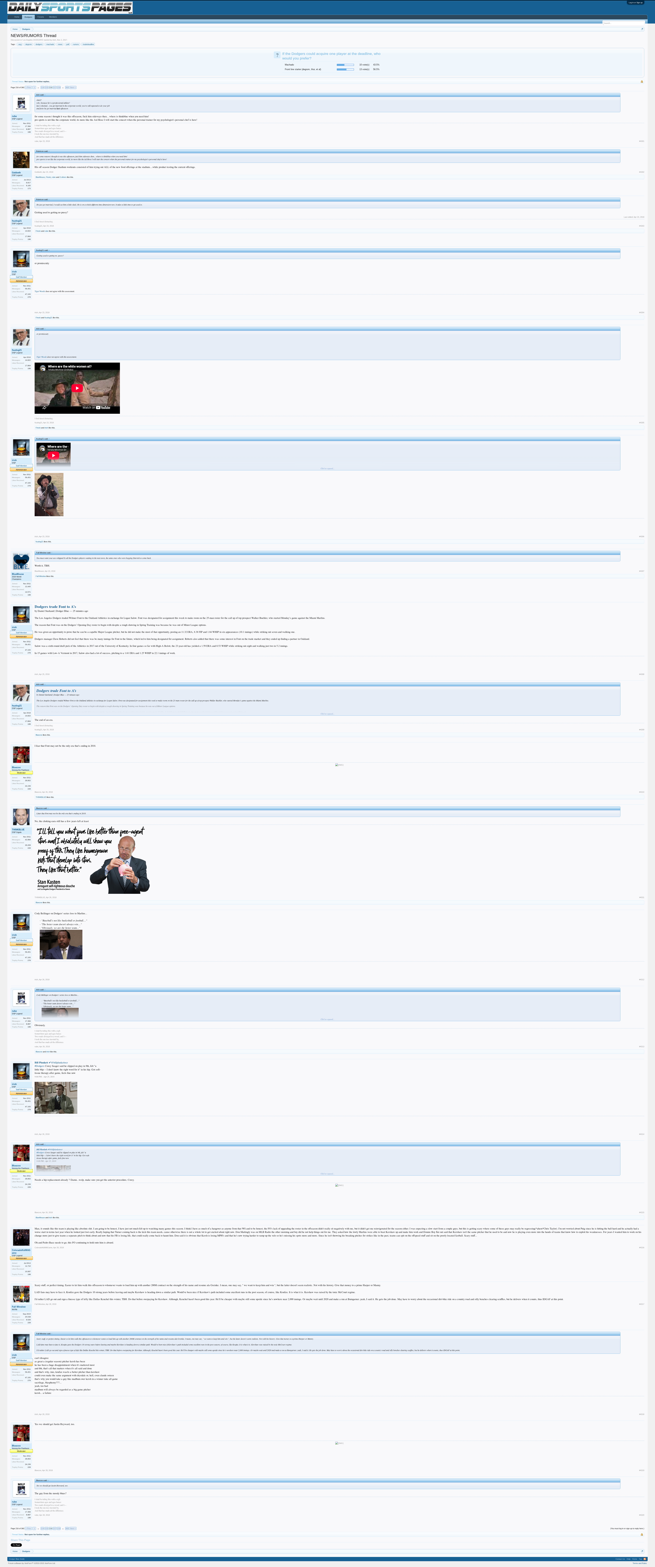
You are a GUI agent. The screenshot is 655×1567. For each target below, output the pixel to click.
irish (54, 40)
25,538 (28, 1317)
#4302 (641, 172)
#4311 (641, 897)
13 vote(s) (364, 69)
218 (58, 87)
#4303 (641, 226)
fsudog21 (17, 221)
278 (29, 297)
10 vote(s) (364, 64)
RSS (645, 1559)
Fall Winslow (41, 576)
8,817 (28, 183)
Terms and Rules (640, 1563)
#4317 (641, 1304)
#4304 (641, 312)
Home (16, 17)
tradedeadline (88, 44)
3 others (63, 177)
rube (14, 116)
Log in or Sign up (636, 3)
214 (42, 87)
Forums (41, 17)
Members (53, 17)
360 (67, 87)
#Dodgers (39, 1066)
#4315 (641, 1212)
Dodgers (28, 17)
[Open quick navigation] (642, 29)
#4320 (641, 1515)
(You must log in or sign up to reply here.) (627, 1528)
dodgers (39, 44)
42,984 (28, 840)
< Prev (28, 87)
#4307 (641, 571)
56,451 (28, 289)
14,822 (28, 231)
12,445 (28, 586)
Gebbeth (16, 172)
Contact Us (620, 1559)
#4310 (641, 792)
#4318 (641, 1414)
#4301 (641, 141)
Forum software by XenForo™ (31, 1563)
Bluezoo (39, 735)
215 (46, 87)
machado (50, 44)
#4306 (641, 536)
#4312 (641, 980)
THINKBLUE (41, 797)
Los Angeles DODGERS (33, 40)
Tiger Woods (40, 291)
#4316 (641, 1248)
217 (54, 87)
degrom (28, 44)
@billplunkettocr (51, 1062)
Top (640, 1559)
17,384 (28, 126)
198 (29, 132)
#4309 (641, 730)
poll (67, 44)
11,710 (28, 1266)
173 (29, 188)
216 (50, 87)
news (60, 44)
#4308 (641, 674)
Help (628, 1559)
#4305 (641, 423)
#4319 (641, 1470)
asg (19, 44)
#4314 (641, 1134)
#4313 (641, 1047)
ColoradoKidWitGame (21, 1251)
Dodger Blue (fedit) (17, 1559)
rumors (76, 44)
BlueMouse (40, 177)
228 (29, 789)
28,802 (28, 780)
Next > (73, 87)
